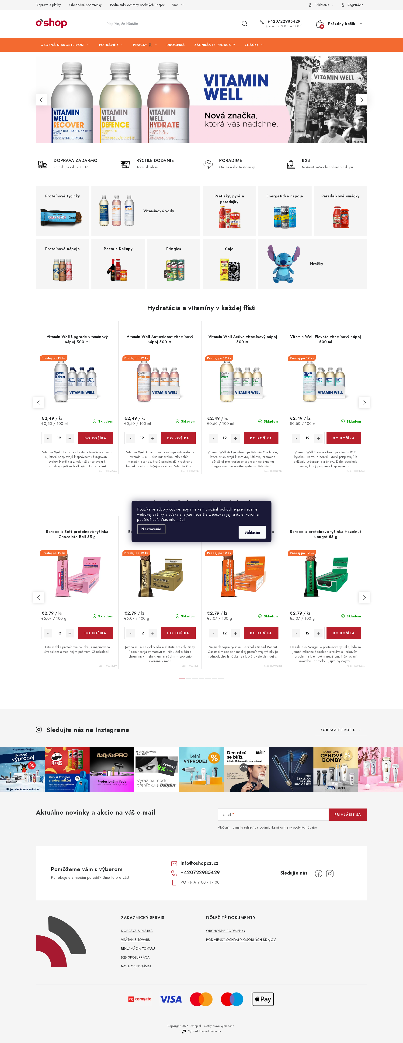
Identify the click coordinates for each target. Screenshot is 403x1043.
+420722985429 (283, 21)
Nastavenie (151, 529)
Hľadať (244, 24)
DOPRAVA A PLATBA (137, 930)
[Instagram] (330, 873)
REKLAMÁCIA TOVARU (138, 948)
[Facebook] (318, 873)
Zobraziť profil (337, 730)
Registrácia (355, 5)
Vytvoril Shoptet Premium (204, 1031)
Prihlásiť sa (347, 814)
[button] (41, 99)
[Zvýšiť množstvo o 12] (70, 438)
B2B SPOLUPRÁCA (135, 957)
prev (38, 402)
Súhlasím (252, 532)
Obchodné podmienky (85, 5)
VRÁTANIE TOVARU (135, 939)
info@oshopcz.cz (200, 863)
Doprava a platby (48, 5)
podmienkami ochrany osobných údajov (289, 827)
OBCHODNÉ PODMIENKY (225, 930)
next (364, 402)
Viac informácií (173, 519)
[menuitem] (65, 45)
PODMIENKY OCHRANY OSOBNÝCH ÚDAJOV (241, 939)
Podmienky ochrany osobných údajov (137, 5)
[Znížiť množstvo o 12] (48, 438)
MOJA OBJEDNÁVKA (136, 966)
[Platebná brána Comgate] (140, 998)
